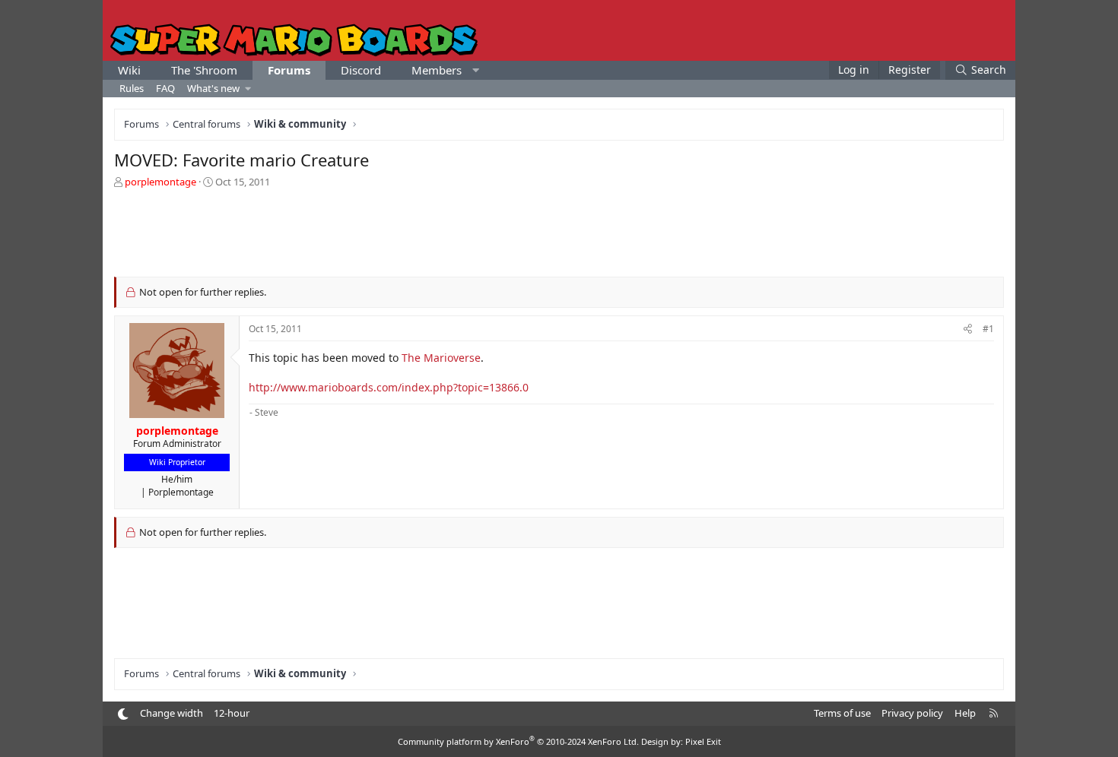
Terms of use (842, 713)
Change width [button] (171, 713)
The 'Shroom (204, 70)
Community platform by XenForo (518, 741)
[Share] (967, 329)
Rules (131, 88)
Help (965, 713)
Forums (289, 70)
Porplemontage (181, 492)
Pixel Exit (703, 741)
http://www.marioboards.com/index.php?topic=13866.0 (389, 387)
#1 (988, 328)
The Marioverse (441, 357)
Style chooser (123, 714)
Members (436, 70)
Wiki (129, 70)
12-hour (231, 713)
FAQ (165, 88)
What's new (213, 88)
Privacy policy (912, 713)
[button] (476, 70)
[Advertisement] (559, 231)
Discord (361, 70)
